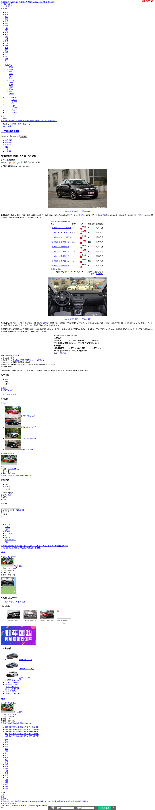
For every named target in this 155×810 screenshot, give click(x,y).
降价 (24, 124)
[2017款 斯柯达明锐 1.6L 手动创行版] (77, 208)
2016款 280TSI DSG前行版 (61, 228)
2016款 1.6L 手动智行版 (60, 256)
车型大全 (12, 80)
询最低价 (4, 557)
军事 (6, 48)
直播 (2, 797)
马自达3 (4, 548)
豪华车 (14, 102)
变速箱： (4, 473)
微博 (6, 788)
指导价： (4, 568)
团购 (11, 89)
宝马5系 (42, 546)
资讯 (6, 12)
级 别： (4, 570)
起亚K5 (30, 546)
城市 (6, 782)
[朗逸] (12, 660)
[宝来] (12, 678)
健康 (6, 23)
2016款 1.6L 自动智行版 (60, 266)
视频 (6, 50)
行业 (11, 76)
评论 (6, 746)
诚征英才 (44, 801)
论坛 (6, 54)
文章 (6, 149)
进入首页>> (12, 557)
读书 (6, 39)
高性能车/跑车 (10, 540)
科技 (6, 34)
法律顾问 (67, 801)
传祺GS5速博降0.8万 (28, 449)
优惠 (11, 87)
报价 (11, 83)
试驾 (11, 71)
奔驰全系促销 (13, 620)
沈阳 (12, 121)
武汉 (36, 121)
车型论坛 (8, 151)
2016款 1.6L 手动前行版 (60, 242)
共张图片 (18, 566)
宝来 (20, 678)
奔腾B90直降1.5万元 (28, 427)
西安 (46, 121)
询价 (11, 91)
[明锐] (9, 465)
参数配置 (8, 142)
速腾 (7, 682)
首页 (6, 740)
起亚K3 (21, 546)
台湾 (6, 744)
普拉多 (50, 546)
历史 (6, 45)
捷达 (7, 691)
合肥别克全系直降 (47, 620)
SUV (12, 104)
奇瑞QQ (32, 548)
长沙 (22, 121)
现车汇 (35, 2)
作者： (3, 394)
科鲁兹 (8, 684)
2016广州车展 (6, 126)
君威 (6, 546)
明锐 (16, 131)
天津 (26, 121)
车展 (40, 2)
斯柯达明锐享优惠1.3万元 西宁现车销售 (24, 727)
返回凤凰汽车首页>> (8, 453)
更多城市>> (52, 121)
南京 (33, 121)
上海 (6, 121)
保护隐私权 (52, 801)
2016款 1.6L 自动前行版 (60, 251)
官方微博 (4, 4)
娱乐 (6, 17)
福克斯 (8, 680)
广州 (9, 121)
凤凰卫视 (4, 8)
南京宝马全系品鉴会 (64, 622)
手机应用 (51, 2)
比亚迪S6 (13, 548)
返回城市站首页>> (8, 390)
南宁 (39, 121)
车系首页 (8, 140)
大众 (77, 215)
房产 (6, 30)
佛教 (6, 59)
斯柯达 (81, 215)
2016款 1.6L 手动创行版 (60, 247)
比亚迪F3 (61, 546)
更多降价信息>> (7, 495)
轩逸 (7, 689)
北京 (2, 116)
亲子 (6, 26)
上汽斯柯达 (7, 131)
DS (44, 323)
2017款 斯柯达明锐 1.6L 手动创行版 (77, 211)
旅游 (6, 37)
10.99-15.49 (12, 568)
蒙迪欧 (10, 546)
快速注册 (21, 510)
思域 (25, 546)
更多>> (3, 388)
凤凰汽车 (8, 65)
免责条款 (60, 801)
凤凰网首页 (5, 2)
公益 (6, 57)
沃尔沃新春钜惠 (30, 620)
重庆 (43, 121)
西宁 (19, 124)
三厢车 (14, 100)
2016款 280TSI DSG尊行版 (61, 237)
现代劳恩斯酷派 (23, 548)
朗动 (8, 548)
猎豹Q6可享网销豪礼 (28, 438)
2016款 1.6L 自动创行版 (60, 261)
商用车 (30, 2)
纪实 (2, 795)
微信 (10, 4)
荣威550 (38, 548)
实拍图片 (8, 145)
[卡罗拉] (12, 669)
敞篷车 (14, 112)
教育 (6, 41)
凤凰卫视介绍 (83, 801)
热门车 (7, 524)
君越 (66, 546)
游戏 (6, 780)
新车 (11, 67)
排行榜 (11, 94)
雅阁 (2, 546)
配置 (23, 602)
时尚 (6, 21)
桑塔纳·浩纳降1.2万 (28, 416)
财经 (6, 14)
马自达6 (36, 546)
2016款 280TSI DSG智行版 (61, 232)
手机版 (44, 2)
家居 (6, 32)
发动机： (4, 572)
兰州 (29, 121)
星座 (6, 61)
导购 (11, 69)
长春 (16, 121)
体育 (6, 19)
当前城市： (5, 493)
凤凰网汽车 (14, 2)
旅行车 (14, 108)
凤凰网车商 (23, 2)
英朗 (7, 687)
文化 (6, 43)
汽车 (6, 28)
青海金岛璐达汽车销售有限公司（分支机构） (28, 360)
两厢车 (13, 97)
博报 (6, 786)
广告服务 (37, 801)
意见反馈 (74, 801)
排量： (3, 471)
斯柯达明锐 (9, 602)
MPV (13, 106)
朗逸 (20, 660)
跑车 (13, 110)
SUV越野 (8, 533)
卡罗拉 (55, 546)
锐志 (46, 546)
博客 (6, 52)
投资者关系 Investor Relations (23, 801)
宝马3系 (16, 546)
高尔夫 (8, 693)
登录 (7, 6)
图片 (11, 85)
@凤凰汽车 (13, 394)
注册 (11, 6)
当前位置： (5, 124)
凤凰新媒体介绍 (7, 801)
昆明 (19, 121)
